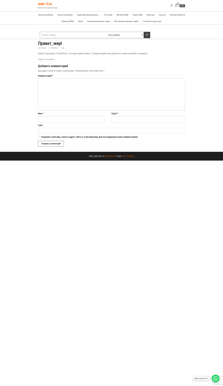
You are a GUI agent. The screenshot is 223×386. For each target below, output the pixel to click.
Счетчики (108, 15)
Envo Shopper (128, 156)
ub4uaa (54, 48)
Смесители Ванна (65, 15)
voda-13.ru (45, 4)
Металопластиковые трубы (126, 21)
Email (115, 113)
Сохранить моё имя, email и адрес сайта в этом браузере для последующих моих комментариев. (89, 137)
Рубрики (47, 28)
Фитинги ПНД (122, 15)
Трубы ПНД (137, 15)
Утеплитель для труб (152, 21)
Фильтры (151, 15)
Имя (41, 113)
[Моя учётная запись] (171, 5)
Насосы (162, 15)
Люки (80, 21)
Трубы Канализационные (87, 15)
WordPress (110, 156)
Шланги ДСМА (68, 21)
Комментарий (45, 75)
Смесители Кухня (45, 15)
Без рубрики (49, 59)
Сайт (40, 125)
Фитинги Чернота (177, 15)
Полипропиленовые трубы (98, 21)
